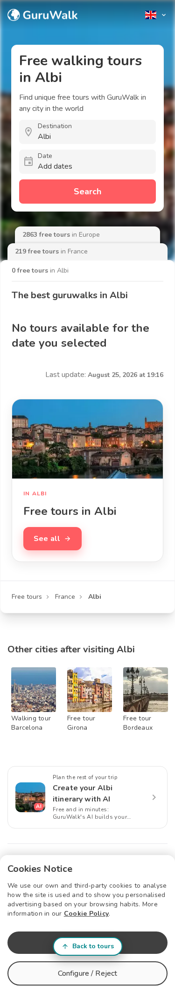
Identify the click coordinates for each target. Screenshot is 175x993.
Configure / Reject (88, 973)
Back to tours (93, 946)
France (65, 596)
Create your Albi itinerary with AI (82, 793)
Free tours (27, 596)
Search (87, 191)
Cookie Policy (86, 913)
